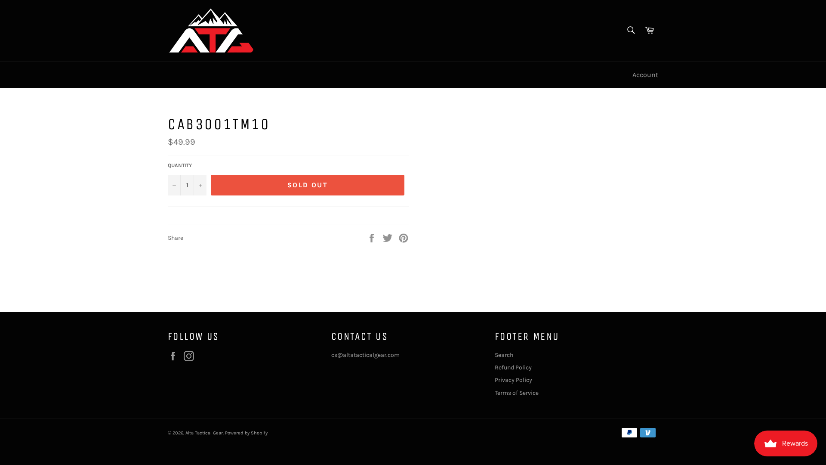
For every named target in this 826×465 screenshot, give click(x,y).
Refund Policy (513, 367)
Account (645, 75)
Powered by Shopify (246, 433)
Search (504, 355)
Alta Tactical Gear (204, 433)
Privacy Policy (513, 380)
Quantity (180, 165)
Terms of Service (517, 393)
